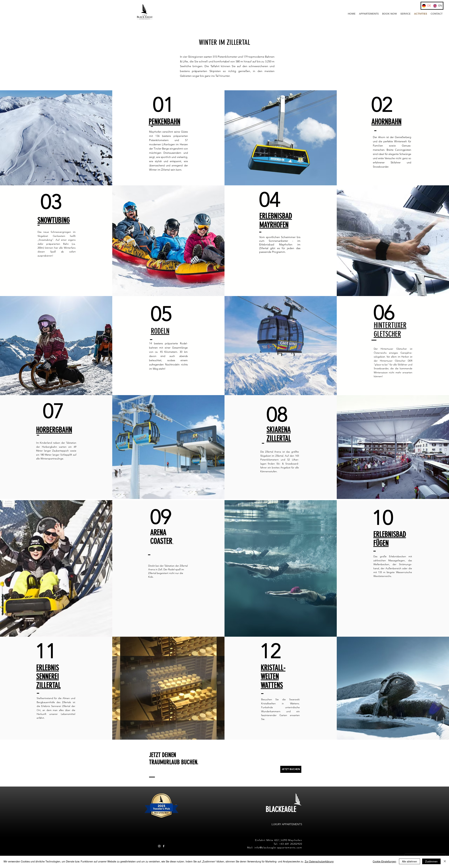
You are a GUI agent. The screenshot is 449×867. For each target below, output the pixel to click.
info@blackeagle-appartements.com (278, 847)
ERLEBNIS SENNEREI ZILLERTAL (48, 676)
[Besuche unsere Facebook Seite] (163, 846)
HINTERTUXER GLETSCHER (390, 330)
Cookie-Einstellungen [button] (384, 861)
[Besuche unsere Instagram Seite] (159, 846)
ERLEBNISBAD (275, 216)
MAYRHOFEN (274, 224)
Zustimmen (431, 861)
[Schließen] (445, 861)
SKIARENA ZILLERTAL (279, 434)
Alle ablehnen (409, 861)
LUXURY (277, 824)
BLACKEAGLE (281, 809)
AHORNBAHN (386, 121)
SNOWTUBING (54, 220)
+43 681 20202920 (290, 843)
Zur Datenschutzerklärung (319, 861)
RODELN (160, 331)
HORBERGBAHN (54, 430)
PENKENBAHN (164, 121)
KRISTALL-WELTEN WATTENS (273, 676)
